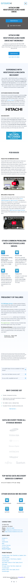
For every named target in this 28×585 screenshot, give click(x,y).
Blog (3, 543)
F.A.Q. (3, 540)
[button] (14, 369)
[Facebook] (11, 581)
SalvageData (21, 577)
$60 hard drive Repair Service (17, 210)
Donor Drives (10, 100)
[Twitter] (16, 581)
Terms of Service (6, 545)
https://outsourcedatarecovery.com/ (14, 531)
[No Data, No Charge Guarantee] (14, 136)
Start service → (13, 408)
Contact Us (4, 538)
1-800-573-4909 (10, 528)
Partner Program (6, 548)
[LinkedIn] (14, 581)
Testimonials (5, 541)
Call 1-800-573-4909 (15, 25)
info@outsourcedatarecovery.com (14, 530)
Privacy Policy (5, 547)
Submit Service (14, 20)
